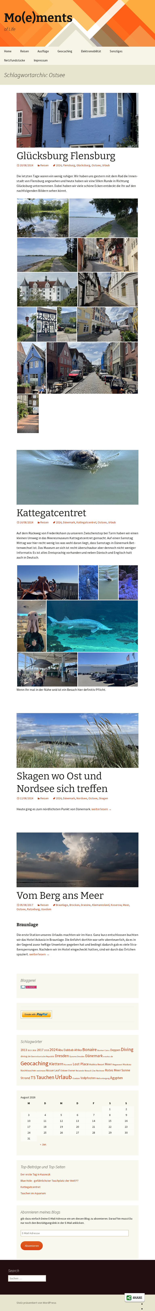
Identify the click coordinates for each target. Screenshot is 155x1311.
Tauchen (45, 1077)
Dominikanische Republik (42, 1056)
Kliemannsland (100, 905)
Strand (25, 1078)
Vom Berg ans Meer (60, 895)
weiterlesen (101, 809)
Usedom (46, 909)
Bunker (100, 1050)
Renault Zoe (90, 1070)
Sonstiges (116, 51)
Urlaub (106, 165)
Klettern (56, 1063)
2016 (34, 1050)
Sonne (125, 1070)
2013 (24, 1050)
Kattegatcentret (51, 513)
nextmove (41, 1070)
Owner (71, 1070)
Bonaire (89, 1049)
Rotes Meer (113, 1070)
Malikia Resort (96, 1064)
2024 (59, 165)
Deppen (115, 1050)
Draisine (86, 905)
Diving (127, 1049)
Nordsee (81, 798)
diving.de (25, 1056)
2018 (46, 1050)
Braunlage (62, 905)
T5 (33, 1077)
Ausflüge (43, 51)
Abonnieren (32, 1246)
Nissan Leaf (53, 1070)
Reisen (24, 51)
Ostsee (96, 165)
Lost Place (81, 1064)
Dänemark (69, 522)
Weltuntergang (103, 1078)
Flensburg (69, 165)
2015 (30, 1050)
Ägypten (116, 1077)
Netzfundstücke (14, 60)
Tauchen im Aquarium (33, 1193)
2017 (40, 1050)
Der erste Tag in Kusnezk (35, 1174)
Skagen (103, 798)
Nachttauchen (28, 1070)
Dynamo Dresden (77, 1056)
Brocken (74, 905)
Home (8, 51)
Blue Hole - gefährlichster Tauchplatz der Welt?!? (50, 1180)
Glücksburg (83, 165)
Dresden (62, 1055)
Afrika (78, 1050)
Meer (126, 905)
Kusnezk (68, 1064)
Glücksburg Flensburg (66, 156)
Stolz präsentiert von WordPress (36, 1303)
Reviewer (100, 1070)
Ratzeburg (33, 909)
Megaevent (117, 1064)
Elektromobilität (91, 51)
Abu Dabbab (66, 1050)
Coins (107, 1050)
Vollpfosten (88, 1078)
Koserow (116, 905)
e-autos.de (108, 1056)
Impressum (41, 60)
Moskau (127, 1064)
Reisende (80, 1070)
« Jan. (43, 1144)
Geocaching (65, 51)
